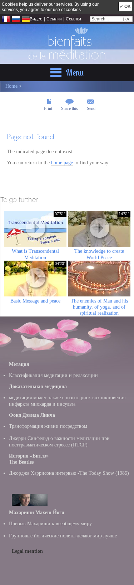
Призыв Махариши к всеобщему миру (50, 523)
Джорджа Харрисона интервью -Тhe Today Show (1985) (69, 473)
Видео (36, 18)
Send (91, 108)
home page (62, 162)
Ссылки (54, 18)
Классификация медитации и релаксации (53, 375)
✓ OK (125, 6)
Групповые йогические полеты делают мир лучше (63, 535)
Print (48, 108)
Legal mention (27, 551)
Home (11, 86)
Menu (75, 72)
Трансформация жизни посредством (48, 426)
